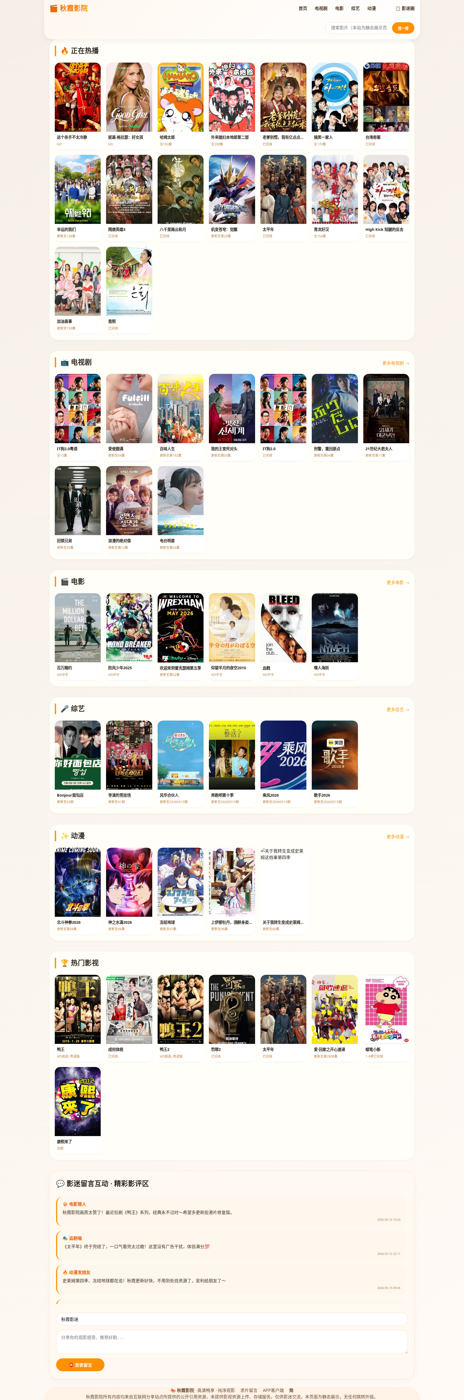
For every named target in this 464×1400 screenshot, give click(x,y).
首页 (303, 8)
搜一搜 (403, 28)
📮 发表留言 (80, 1365)
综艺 (355, 8)
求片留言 (249, 1390)
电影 (339, 8)
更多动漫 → (398, 837)
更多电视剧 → (395, 363)
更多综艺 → (398, 709)
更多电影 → (398, 582)
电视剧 (321, 8)
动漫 (371, 8)
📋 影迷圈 (405, 8)
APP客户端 (273, 1390)
